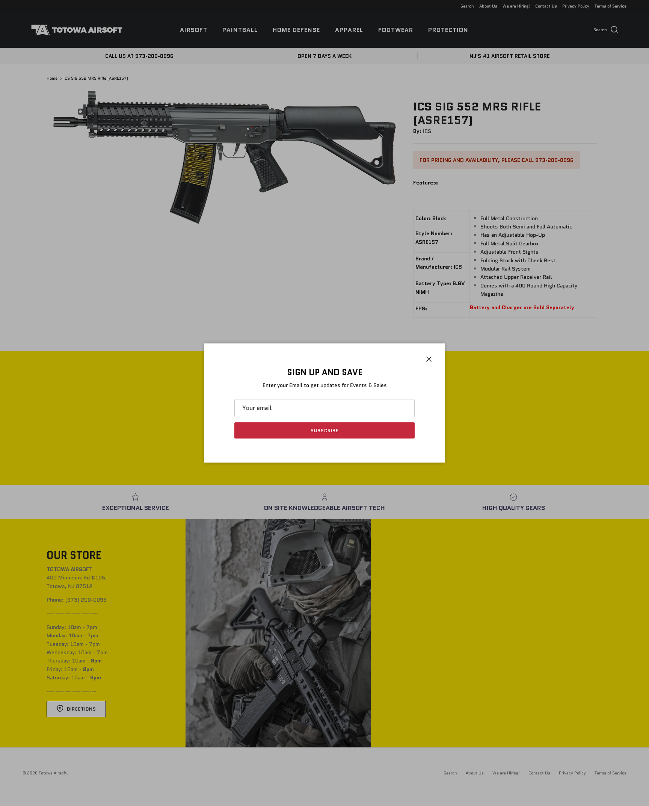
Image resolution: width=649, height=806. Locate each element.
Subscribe (324, 430)
